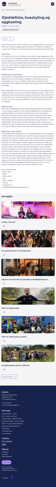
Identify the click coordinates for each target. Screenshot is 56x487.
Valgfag (5, 438)
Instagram (5, 452)
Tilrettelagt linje (7, 431)
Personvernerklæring (7, 467)
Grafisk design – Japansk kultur (12, 418)
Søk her (5, 39)
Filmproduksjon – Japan (9, 413)
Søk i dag (6, 462)
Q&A (4, 444)
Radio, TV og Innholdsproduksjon (12, 423)
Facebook (5, 454)
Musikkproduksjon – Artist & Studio (13, 421)
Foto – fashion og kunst (9, 416)
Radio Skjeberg (6, 456)
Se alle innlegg (7, 377)
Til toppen (5, 478)
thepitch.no (14, 470)
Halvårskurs (5, 428)
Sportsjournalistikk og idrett (11, 426)
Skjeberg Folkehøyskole (10, 30)
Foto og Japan (6, 433)
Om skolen (7, 441)
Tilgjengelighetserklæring (8, 468)
